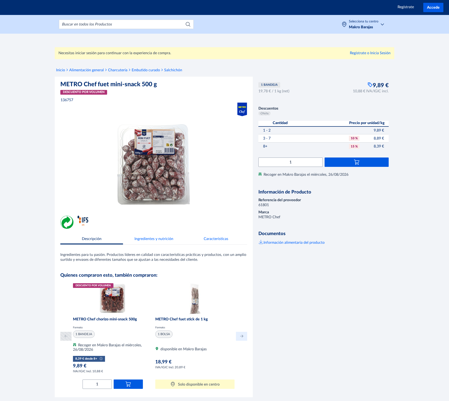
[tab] (91, 239)
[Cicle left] (66, 336)
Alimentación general (86, 70)
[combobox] (126, 24)
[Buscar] (188, 24)
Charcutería (117, 70)
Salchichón (173, 70)
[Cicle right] (241, 336)
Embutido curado (146, 70)
